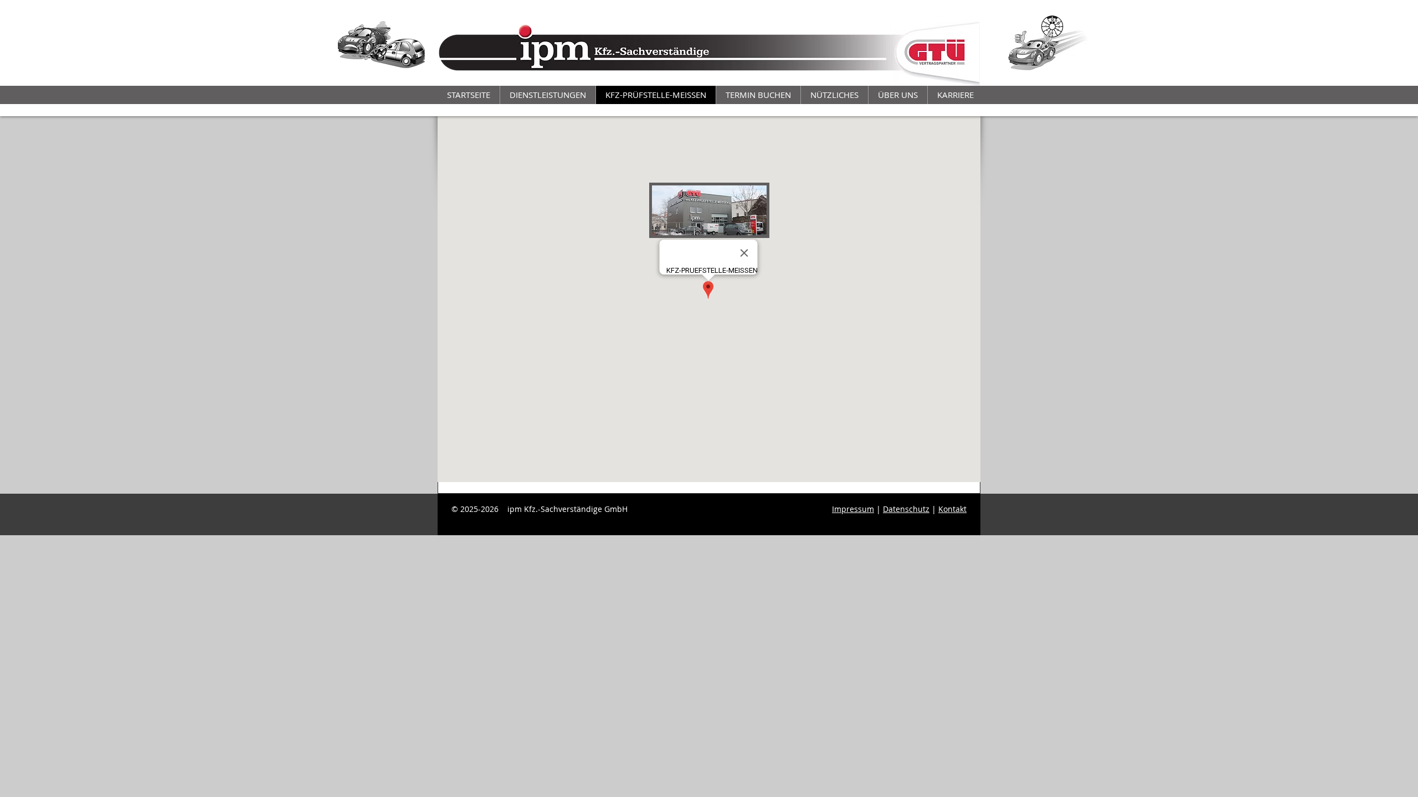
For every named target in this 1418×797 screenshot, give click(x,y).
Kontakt (952, 509)
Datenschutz (906, 509)
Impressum (853, 509)
